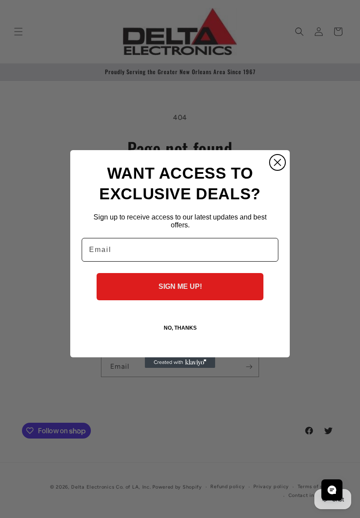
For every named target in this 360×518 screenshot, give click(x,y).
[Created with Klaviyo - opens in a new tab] (180, 362)
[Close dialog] (277, 162)
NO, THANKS (180, 328)
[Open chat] (331, 489)
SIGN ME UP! (180, 286)
